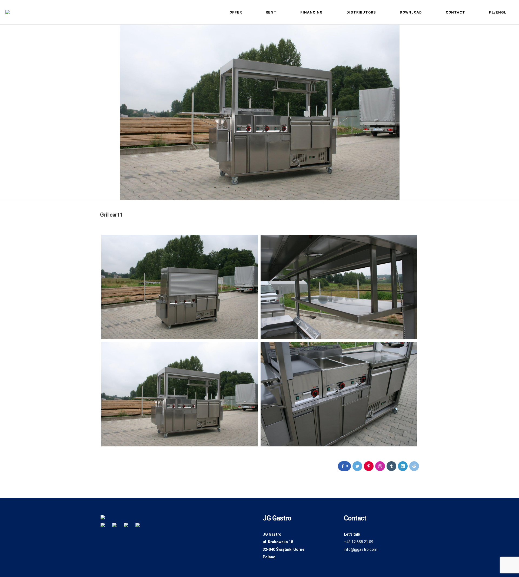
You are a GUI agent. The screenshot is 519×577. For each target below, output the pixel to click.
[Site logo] (7, 12)
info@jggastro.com (360, 549)
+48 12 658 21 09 (358, 542)
